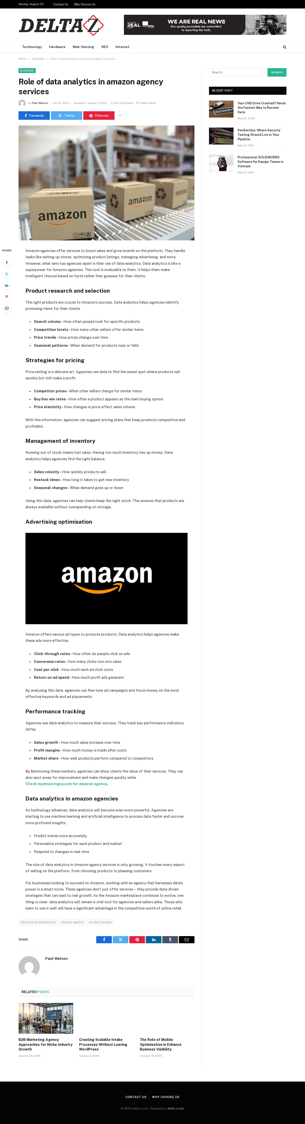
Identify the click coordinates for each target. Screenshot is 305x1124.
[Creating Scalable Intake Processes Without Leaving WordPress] (106, 1018)
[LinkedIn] (6, 285)
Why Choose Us (84, 4)
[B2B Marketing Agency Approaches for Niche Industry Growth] (46, 1018)
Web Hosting (83, 47)
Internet (123, 47)
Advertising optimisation (38, 922)
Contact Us (60, 4)
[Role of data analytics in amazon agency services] (106, 182)
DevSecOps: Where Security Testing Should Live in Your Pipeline (259, 134)
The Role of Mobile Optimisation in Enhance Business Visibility (161, 1045)
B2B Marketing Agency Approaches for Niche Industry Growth (46, 1045)
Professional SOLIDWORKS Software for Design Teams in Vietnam (261, 161)
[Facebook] (6, 262)
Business (27, 70)
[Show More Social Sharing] (120, 115)
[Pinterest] (6, 296)
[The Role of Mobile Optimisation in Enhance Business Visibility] (167, 1018)
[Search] (284, 47)
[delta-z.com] (62, 25)
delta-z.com (175, 1108)
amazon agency (72, 922)
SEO (105, 47)
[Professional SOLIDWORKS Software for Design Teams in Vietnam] (221, 163)
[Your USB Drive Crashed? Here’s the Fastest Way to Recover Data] (221, 109)
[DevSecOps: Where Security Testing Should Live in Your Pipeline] (221, 136)
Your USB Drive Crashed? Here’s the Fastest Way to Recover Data (262, 107)
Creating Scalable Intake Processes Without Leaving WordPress (103, 1045)
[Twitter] (6, 273)
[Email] (6, 308)
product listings (100, 922)
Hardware (57, 47)
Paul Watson (40, 103)
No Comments (124, 103)
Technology (32, 47)
